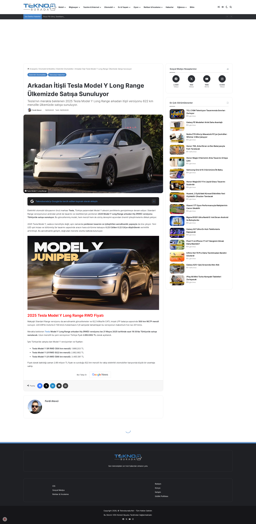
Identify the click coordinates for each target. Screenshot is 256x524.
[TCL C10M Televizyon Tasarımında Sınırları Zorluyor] (177, 114)
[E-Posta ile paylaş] (59, 385)
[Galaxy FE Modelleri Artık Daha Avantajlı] (177, 126)
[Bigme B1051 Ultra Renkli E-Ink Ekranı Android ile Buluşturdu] (177, 221)
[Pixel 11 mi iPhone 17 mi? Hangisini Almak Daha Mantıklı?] (177, 245)
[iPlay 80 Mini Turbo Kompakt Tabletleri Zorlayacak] (177, 280)
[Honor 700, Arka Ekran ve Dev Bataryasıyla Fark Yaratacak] (177, 150)
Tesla (47, 331)
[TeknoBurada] (40, 7)
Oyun (136, 7)
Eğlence (181, 7)
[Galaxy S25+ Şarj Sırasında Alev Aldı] (177, 268)
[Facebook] (40, 385)
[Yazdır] (65, 385)
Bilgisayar (73, 7)
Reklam (158, 484)
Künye (157, 488)
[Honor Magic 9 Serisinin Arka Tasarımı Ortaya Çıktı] (177, 162)
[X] (46, 385)
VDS (114, 515)
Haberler (170, 7)
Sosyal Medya (58, 490)
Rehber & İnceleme (152, 7)
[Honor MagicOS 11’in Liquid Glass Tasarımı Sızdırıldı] (177, 185)
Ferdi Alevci (36, 110)
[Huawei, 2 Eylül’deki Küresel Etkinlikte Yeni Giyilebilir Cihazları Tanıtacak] (177, 197)
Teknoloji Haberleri (57, 75)
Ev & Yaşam (123, 7)
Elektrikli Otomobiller (64, 69)
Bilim (192, 7)
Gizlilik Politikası (161, 496)
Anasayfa (33, 69)
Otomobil (108, 7)
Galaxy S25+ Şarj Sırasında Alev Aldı (202, 265)
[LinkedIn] (52, 385)
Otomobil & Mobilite (47, 69)
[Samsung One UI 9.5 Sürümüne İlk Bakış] (177, 173)
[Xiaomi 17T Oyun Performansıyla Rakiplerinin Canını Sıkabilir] (177, 209)
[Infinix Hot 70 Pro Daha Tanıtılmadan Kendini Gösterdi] (177, 257)
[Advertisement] (128, 39)
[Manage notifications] (5, 519)
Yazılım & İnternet (91, 7)
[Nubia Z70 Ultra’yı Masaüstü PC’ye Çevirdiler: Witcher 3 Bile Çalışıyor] (177, 138)
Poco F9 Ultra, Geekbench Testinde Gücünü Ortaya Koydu (67, 16)
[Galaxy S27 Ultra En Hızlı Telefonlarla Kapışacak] (177, 233)
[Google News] (100, 375)
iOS (53, 486)
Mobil (61, 7)
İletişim (158, 492)
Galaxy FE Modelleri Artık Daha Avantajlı (204, 122)
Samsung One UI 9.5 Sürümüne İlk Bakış (204, 170)
